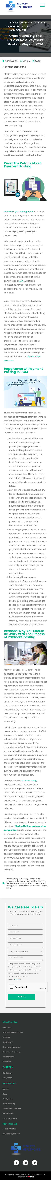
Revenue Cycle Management (19, 211)
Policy (16, 979)
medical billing (29, 780)
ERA (21, 280)
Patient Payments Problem (26, 22)
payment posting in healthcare (25, 883)
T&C (20, 979)
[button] (42, 5)
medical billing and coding (17, 879)
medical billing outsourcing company (23, 880)
